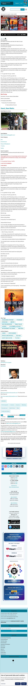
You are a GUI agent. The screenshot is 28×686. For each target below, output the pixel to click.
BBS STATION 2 (14, 503)
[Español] (26, 3)
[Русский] (25, 3)
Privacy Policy (3, 652)
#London (4, 326)
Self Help (18, 335)
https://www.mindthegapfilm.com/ (8, 135)
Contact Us (3, 650)
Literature (12, 404)
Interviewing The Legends (6, 362)
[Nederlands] (25, 0)
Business (18, 404)
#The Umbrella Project (15, 326)
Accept (23, 683)
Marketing (24, 404)
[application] (14, 34)
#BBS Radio (20, 328)
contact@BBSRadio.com (10, 618)
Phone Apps (3, 647)
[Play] (2, 34)
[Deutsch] (24, 2)
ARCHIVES (3, 401)
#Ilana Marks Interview (7, 319)
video (16, 482)
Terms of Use (3, 654)
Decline (17, 683)
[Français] (26, 0)
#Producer (4, 322)
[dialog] (14, 679)
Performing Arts (4, 404)
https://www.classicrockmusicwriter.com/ (9, 392)
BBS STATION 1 (14, 497)
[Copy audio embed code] (1, 38)
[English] (24, 0)
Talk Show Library (4, 641)
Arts (2, 139)
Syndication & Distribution (5, 644)
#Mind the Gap (18, 324)
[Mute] (22, 34)
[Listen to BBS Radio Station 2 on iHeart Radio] (14, 556)
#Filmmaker (19, 319)
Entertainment (4, 141)
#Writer (12, 322)
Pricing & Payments (4, 639)
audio (16, 477)
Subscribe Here (14, 597)
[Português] (26, 2)
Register (17, 3)
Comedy (4, 333)
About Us (2, 649)
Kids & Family (12, 408)
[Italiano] (25, 2)
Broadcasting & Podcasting (6, 637)
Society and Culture (7, 338)
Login (9, 415)
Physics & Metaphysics (5, 143)
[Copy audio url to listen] (3, 38)
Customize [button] (3, 683)
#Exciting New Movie (7, 324)
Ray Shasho (3, 366)
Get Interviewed (3, 642)
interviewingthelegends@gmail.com (8, 431)
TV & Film (3, 146)
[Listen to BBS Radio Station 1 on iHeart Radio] (14, 548)
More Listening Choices (14, 487)
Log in (21, 3)
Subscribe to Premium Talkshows (6, 3)
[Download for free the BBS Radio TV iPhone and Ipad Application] (14, 526)
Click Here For (14, 485)
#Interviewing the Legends (8, 328)
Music (18, 408)
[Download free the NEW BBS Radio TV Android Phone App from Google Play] (14, 521)
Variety (2, 148)
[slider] (11, 34)
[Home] (3, 9)
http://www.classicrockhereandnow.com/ (9, 396)
